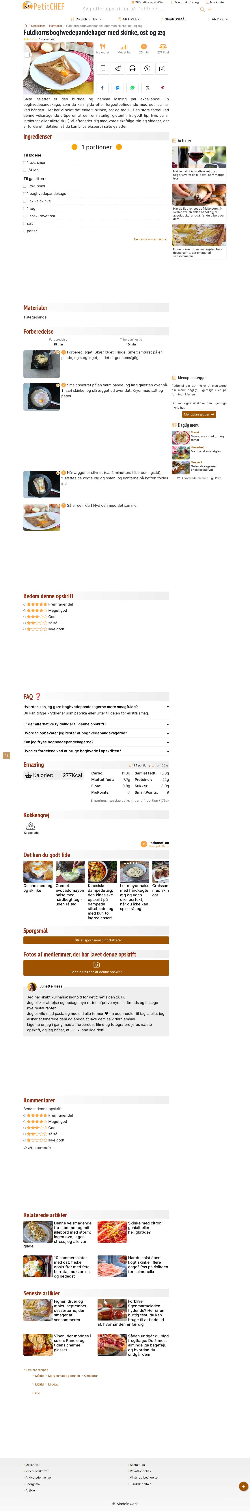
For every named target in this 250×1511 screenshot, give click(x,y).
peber (32, 231)
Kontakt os (137, 1464)
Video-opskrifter (37, 1471)
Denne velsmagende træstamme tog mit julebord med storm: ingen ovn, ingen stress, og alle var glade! (57, 1234)
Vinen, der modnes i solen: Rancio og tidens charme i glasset (72, 1343)
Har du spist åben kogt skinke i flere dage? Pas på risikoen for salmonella (148, 1264)
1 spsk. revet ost (41, 216)
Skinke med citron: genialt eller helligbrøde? (145, 1227)
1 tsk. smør (36, 162)
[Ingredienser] (6, 755)
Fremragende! (60, 604)
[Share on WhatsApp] (132, 88)
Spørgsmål (175, 19)
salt (30, 223)
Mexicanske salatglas (206, 451)
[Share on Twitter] (147, 88)
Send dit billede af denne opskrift (96, 972)
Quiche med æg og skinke (37, 887)
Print (217, 478)
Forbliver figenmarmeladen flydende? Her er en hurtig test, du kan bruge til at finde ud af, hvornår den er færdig (131, 1313)
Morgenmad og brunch (64, 1375)
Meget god (57, 610)
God (51, 617)
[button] (28, 68)
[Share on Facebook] (102, 88)
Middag (53, 1384)
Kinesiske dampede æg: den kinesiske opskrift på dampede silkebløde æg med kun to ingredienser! (100, 901)
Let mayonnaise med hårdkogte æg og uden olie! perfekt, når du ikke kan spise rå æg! (134, 897)
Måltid (39, 1375)
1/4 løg (33, 170)
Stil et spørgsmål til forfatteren (98, 940)
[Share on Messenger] (117, 88)
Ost (37, 1393)
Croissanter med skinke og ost (165, 890)
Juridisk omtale (140, 1484)
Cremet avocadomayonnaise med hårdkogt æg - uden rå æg (70, 894)
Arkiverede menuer (194, 478)
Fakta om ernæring (152, 239)
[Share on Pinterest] (163, 88)
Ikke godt (55, 629)
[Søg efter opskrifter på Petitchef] (202, 9)
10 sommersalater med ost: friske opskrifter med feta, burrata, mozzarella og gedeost (72, 1266)
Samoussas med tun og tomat (207, 438)
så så (52, 623)
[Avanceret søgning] (209, 10)
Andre (217, 19)
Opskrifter (86, 19)
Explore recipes (37, 1370)
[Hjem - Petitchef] (25, 26)
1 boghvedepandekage (46, 193)
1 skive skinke (39, 201)
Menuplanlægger (197, 414)
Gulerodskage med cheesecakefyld (204, 468)
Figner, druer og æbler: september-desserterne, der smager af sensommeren (71, 1310)
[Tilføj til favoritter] (103, 69)
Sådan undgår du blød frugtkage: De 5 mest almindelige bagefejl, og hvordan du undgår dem (148, 1345)
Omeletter (91, 1375)
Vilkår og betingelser (144, 1477)
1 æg (31, 208)
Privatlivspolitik (140, 1471)
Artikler (131, 19)
